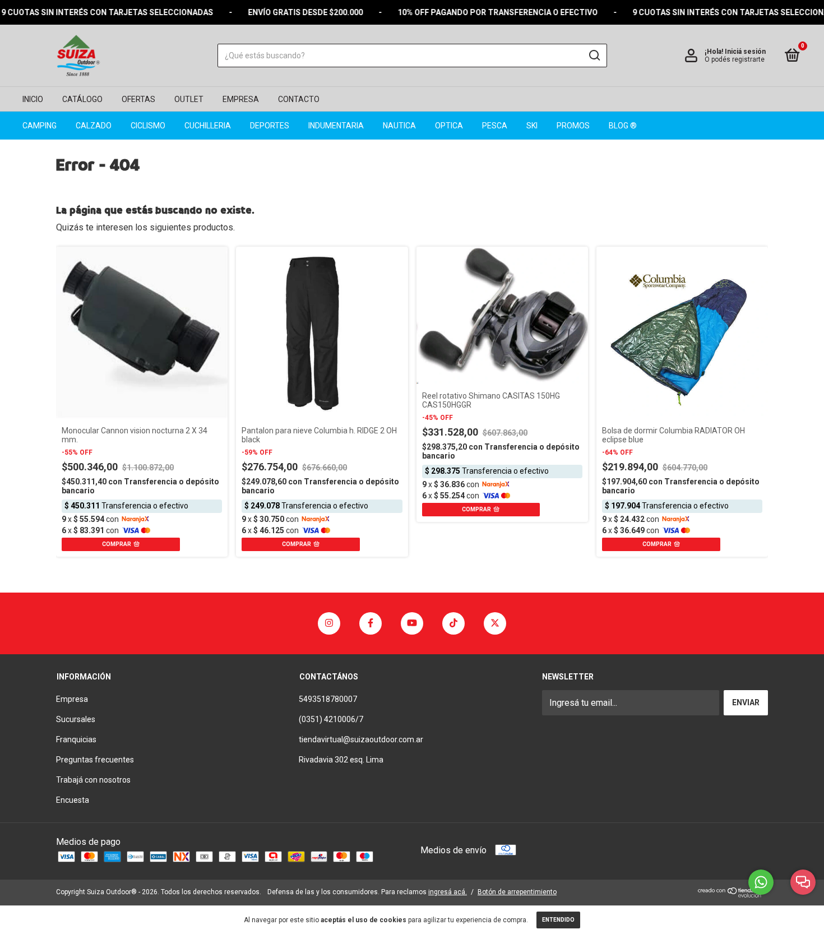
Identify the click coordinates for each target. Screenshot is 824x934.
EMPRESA (241, 99)
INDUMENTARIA (336, 125)
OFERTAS (138, 99)
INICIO (32, 99)
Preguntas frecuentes (95, 759)
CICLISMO (148, 125)
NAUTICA (399, 125)
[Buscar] (594, 55)
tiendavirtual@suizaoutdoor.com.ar (361, 739)
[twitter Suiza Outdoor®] (495, 623)
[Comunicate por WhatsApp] (761, 882)
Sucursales (75, 719)
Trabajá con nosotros (93, 779)
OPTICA (449, 125)
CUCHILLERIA (207, 125)
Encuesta (72, 800)
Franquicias (76, 739)
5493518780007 (328, 699)
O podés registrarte (735, 59)
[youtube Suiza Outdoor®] (412, 623)
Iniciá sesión (745, 52)
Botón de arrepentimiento (517, 892)
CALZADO (94, 125)
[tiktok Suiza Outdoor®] (453, 623)
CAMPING (39, 125)
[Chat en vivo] (803, 882)
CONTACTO (299, 99)
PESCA (494, 125)
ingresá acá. (447, 892)
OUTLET (188, 99)
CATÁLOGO (82, 99)
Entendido (558, 920)
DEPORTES (269, 125)
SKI (532, 125)
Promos (573, 125)
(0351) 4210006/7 (331, 719)
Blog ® (623, 125)
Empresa (72, 699)
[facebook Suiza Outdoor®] (370, 623)
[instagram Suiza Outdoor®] (329, 623)
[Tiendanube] (733, 894)
